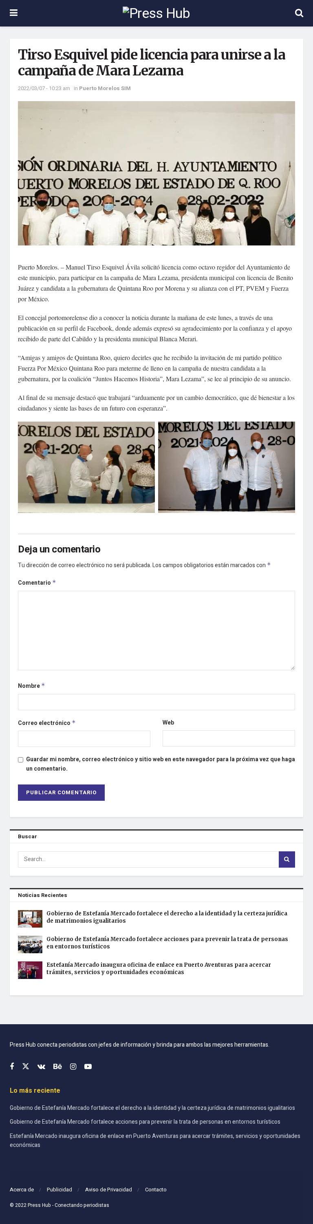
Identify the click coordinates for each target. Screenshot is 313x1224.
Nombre (31, 686)
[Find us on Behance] (57, 1067)
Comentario (37, 583)
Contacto (156, 1189)
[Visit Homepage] (156, 13)
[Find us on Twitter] (25, 1067)
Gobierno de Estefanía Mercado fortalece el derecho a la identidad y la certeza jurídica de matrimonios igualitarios (152, 1108)
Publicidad (59, 1189)
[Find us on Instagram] (73, 1067)
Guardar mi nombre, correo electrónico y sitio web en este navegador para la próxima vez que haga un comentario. (160, 764)
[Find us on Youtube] (88, 1067)
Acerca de (22, 1189)
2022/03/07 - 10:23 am (44, 88)
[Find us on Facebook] (12, 1067)
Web (168, 722)
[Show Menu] (14, 13)
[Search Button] (299, 13)
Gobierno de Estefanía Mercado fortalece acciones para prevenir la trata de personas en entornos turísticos (145, 1122)
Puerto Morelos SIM (105, 88)
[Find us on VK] (41, 1067)
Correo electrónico (47, 723)
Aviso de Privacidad (108, 1189)
